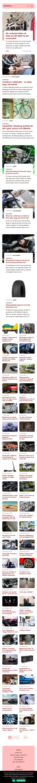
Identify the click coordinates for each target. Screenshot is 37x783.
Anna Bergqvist (17, 211)
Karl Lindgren (15, 76)
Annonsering (18, 769)
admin (7, 51)
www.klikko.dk (20, 762)
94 (25, 737)
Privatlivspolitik (21, 780)
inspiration (5, 79)
